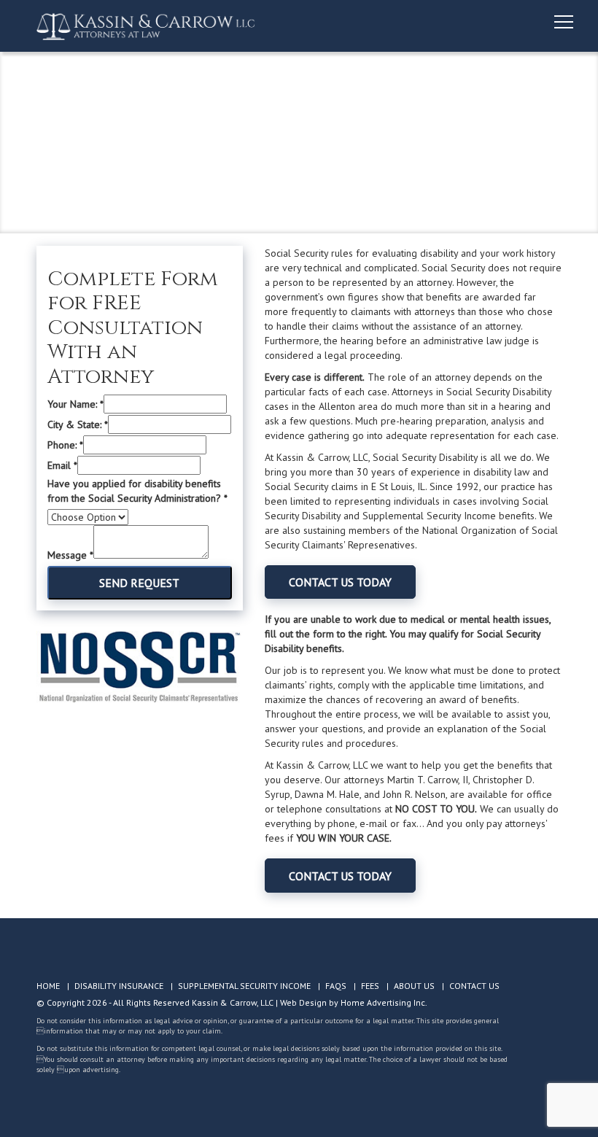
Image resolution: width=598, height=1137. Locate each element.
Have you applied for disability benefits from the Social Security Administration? (137, 491)
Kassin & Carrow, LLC (232, 1002)
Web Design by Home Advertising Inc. (353, 1002)
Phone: (65, 444)
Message (70, 555)
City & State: (77, 424)
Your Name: (75, 404)
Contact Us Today (340, 582)
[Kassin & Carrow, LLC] (145, 26)
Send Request (139, 582)
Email (62, 465)
